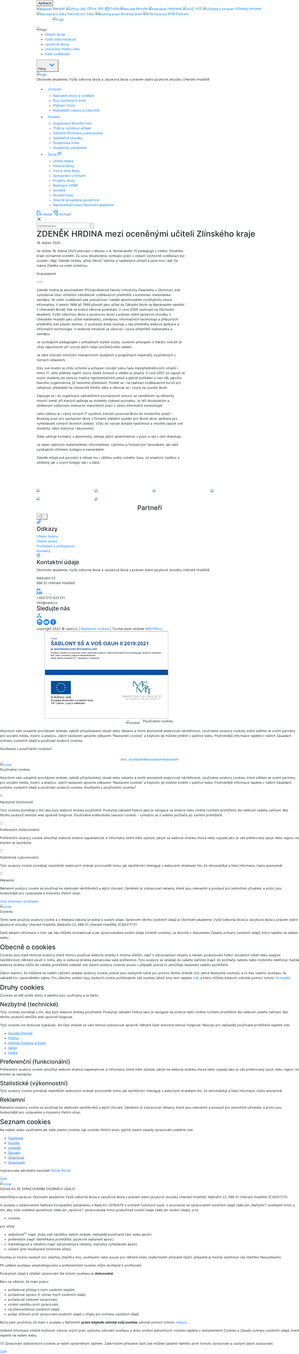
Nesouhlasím (153, 759)
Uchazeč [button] (54, 89)
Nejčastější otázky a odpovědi (76, 110)
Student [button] (54, 117)
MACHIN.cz (154, 629)
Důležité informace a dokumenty (78, 133)
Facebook (15, 1138)
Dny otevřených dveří (69, 100)
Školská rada (63, 195)
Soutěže (59, 190)
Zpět (3, 1179)
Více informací (11, 901)
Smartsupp (16, 1162)
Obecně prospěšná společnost (76, 200)
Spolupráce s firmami (69, 176)
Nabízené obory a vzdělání (73, 96)
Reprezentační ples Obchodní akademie (83, 205)
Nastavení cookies (95, 629)
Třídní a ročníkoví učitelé (72, 128)
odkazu (181, 1322)
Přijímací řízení (64, 105)
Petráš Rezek (61, 1170)
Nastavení (171, 759)
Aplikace (44, 3)
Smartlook (16, 1157)
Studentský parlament (70, 148)
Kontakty (43, 551)
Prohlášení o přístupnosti (56, 546)
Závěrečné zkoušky (68, 138)
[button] (153, 154)
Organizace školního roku (72, 123)
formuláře (282, 978)
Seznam (14, 1153)
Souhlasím (31, 901)
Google (13, 1143)
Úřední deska (63, 161)
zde (196, 978)
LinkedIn (14, 1148)
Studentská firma (66, 143)
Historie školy (63, 166)
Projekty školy (64, 180)
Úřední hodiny (47, 536)
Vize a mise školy (66, 171)
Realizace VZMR (65, 185)
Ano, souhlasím (132, 759)
